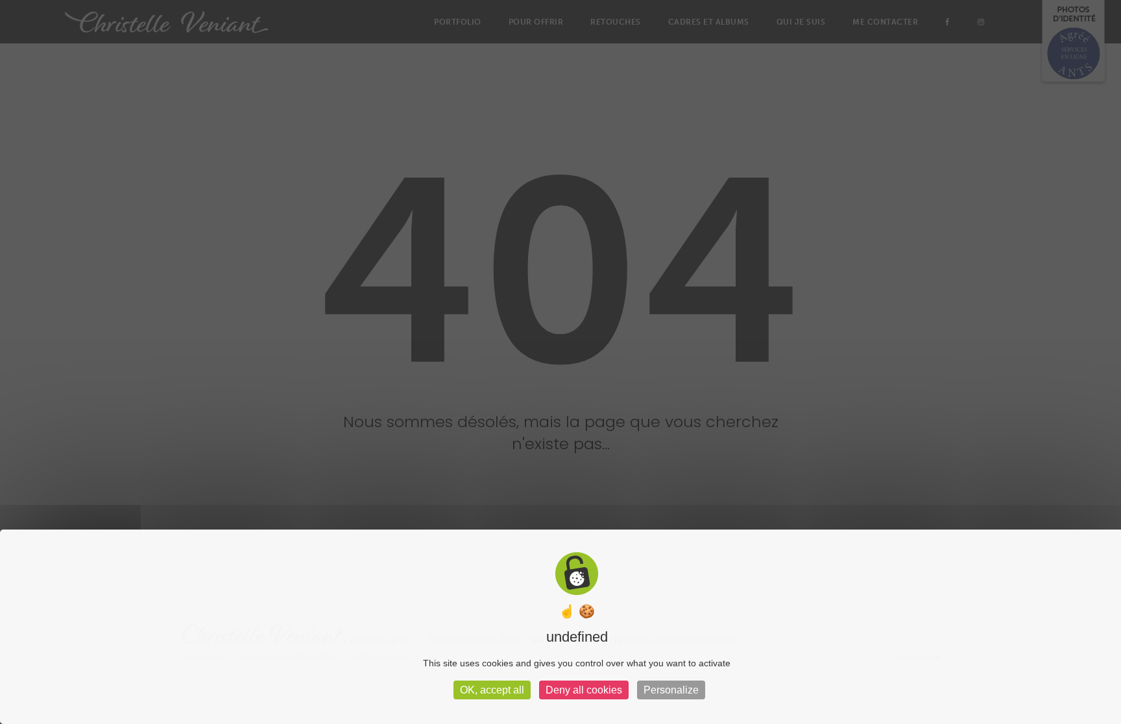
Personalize (671, 689)
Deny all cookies (584, 689)
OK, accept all (492, 689)
